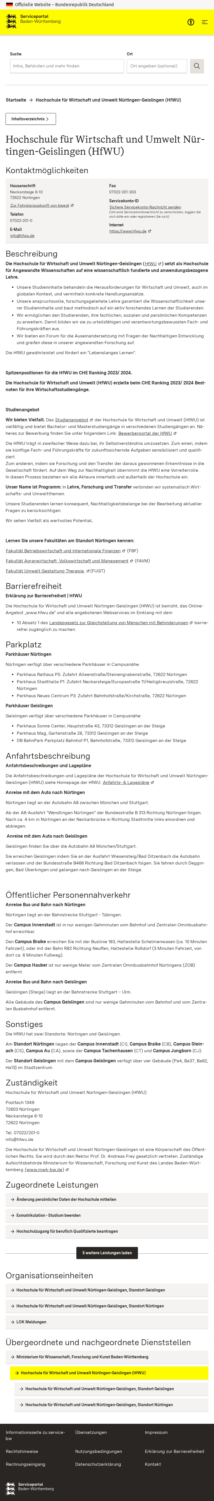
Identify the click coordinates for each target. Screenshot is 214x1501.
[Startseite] (33, 22)
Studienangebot (74, 419)
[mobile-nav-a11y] (190, 22)
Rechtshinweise (22, 1451)
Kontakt (153, 1464)
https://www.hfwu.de (131, 231)
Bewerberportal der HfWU (147, 433)
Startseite (16, 100)
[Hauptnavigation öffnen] (204, 22)
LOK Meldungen (31, 1322)
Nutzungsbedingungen (98, 1451)
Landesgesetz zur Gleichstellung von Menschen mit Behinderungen (121, 622)
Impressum (156, 1432)
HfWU (153, 263)
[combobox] (67, 66)
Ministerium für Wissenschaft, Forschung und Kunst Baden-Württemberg (82, 1357)
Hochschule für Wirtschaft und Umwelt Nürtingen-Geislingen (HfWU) (108, 100)
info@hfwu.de (22, 235)
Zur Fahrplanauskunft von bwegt (42, 205)
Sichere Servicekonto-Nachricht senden (145, 207)
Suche (15, 54)
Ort (130, 54)
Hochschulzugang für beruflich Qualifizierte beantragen (67, 1231)
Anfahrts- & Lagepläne (129, 782)
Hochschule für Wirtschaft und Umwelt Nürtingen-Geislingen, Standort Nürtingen (90, 1306)
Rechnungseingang (25, 1464)
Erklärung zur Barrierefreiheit (175, 1451)
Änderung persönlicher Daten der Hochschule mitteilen (66, 1199)
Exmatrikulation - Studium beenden (48, 1215)
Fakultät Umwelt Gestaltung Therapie (48, 571)
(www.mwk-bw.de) (47, 1169)
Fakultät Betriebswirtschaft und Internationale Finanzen (66, 550)
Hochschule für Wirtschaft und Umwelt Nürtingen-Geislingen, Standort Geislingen (90, 1290)
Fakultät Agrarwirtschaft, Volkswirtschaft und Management (70, 560)
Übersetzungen (91, 1432)
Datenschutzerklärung (98, 1464)
